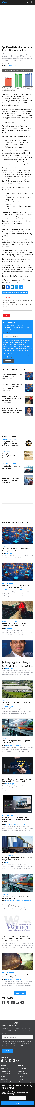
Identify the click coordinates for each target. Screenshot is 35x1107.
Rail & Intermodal (8, 855)
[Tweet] (16, 287)
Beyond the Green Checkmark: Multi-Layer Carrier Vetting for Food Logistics (17, 780)
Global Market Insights (13, 745)
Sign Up (8, 361)
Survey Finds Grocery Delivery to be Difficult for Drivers (11, 456)
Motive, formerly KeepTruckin (15, 824)
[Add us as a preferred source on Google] (21, 287)
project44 (8, 628)
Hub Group (9, 668)
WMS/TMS (5, 660)
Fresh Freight (9, 784)
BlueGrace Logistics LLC (13, 590)
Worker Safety (7, 476)
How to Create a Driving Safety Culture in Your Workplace (10, 480)
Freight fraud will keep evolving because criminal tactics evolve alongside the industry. (17, 556)
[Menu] (31, 2)
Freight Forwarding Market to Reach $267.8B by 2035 (15, 976)
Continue (17, 1103)
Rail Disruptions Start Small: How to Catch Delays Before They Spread (17, 859)
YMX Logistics (10, 707)
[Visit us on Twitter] (8, 1002)
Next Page (20, 993)
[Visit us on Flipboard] (17, 1002)
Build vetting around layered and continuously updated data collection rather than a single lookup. (16, 788)
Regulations (6, 777)
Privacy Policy (15, 358)
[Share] (8, 287)
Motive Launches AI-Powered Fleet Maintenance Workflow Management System (15, 819)
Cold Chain (5, 738)
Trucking (5, 700)
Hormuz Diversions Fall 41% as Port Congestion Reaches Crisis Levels (12, 398)
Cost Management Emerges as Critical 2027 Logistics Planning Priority (12, 386)
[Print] (3, 287)
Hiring (4, 934)
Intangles (8, 553)
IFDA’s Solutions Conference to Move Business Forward (15, 897)
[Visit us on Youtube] (22, 1002)
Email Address (8, 333)
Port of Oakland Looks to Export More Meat (11, 467)
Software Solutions (9, 439)
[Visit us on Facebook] (3, 1002)
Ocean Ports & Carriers (9, 463)
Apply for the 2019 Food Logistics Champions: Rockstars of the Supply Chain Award (10, 444)
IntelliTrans (9, 862)
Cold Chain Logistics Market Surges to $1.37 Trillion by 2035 (16, 741)
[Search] (27, 2)
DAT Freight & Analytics (13, 65)
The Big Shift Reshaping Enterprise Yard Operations (16, 703)
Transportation (8, 44)
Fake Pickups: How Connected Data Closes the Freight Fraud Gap (12, 374)
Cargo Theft (6, 546)
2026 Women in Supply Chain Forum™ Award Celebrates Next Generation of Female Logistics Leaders (16, 938)
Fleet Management (8, 583)
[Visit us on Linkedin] (13, 1002)
